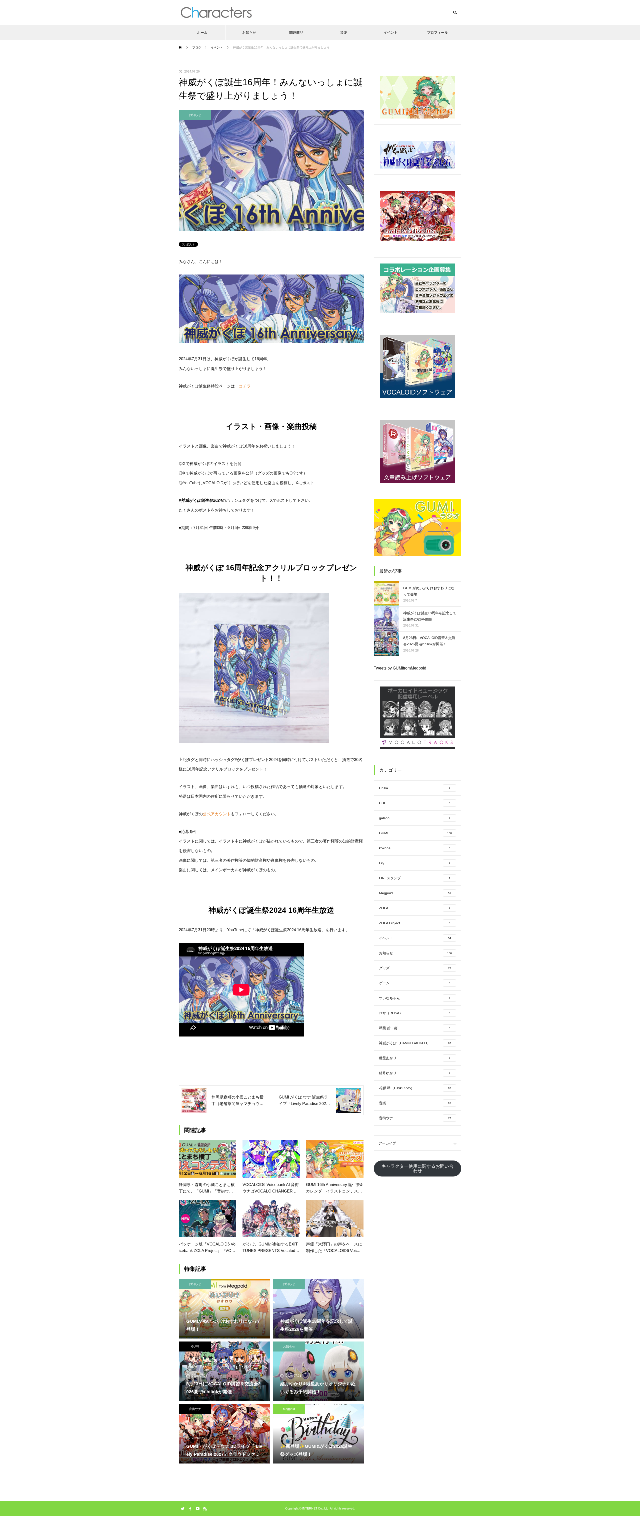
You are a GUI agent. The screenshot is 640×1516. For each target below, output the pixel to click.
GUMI (195, 1346)
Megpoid (289, 1409)
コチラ (245, 386)
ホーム (202, 32)
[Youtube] (197, 1508)
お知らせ (249, 32)
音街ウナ (195, 1409)
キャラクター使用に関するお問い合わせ (418, 1168)
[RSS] (205, 1508)
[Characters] (216, 12)
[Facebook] (190, 1508)
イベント (391, 32)
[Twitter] (182, 1508)
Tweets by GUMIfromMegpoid (400, 668)
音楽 (343, 32)
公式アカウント (217, 814)
